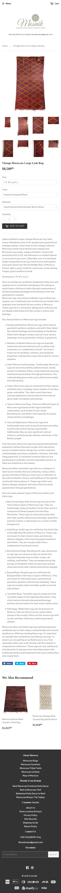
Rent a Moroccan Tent (30, 790)
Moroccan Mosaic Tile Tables (30, 797)
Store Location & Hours (30, 811)
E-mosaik (33, 876)
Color (4, 190)
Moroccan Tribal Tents (30, 768)
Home (5, 46)
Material (6, 202)
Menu (8, 3)
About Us (30, 808)
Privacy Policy (30, 815)
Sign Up (53, 854)
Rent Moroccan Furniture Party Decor (31, 786)
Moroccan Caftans (30, 772)
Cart (56, 3)
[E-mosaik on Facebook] (27, 868)
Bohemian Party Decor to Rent (30, 793)
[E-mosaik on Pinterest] (32, 868)
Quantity (6, 214)
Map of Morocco (30, 775)
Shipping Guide (30, 823)
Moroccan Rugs (30, 761)
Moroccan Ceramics (30, 764)
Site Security (30, 819)
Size (4, 177)
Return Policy (30, 826)
